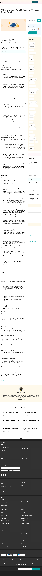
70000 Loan (2, 523)
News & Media (23, 459)
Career (2, 458)
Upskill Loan (31, 148)
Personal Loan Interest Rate (33, 241)
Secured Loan (32, 135)
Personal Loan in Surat (24, 530)
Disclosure (22, 486)
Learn (17, 1)
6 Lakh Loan (7, 523)
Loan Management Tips (33, 105)
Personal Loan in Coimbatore (25, 532)
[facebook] (1, 475)
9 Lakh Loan (7, 527)
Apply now (32, 32)
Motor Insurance (32, 112)
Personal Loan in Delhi (24, 521)
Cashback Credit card (24, 512)
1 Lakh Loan (2, 527)
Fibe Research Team (10, 14)
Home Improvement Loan (34, 89)
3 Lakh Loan (2, 530)
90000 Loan (2, 526)
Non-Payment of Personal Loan (5, 543)
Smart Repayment (32, 138)
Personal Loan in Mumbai (25, 520)
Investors (30, 1)
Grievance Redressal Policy (5, 490)
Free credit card (23, 511)
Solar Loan (9, 7)
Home (3, 7)
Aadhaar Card (32, 46)
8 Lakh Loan (7, 526)
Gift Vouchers (23, 461)
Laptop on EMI (23, 545)
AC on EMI (22, 540)
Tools (15, 1)
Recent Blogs (32, 43)
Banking (31, 56)
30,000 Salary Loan (4, 512)
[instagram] (3, 475)
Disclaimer (22, 485)
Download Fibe (25, 1)
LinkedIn (24, 399)
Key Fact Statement (33, 102)
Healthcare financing (24, 448)
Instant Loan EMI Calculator (33, 232)
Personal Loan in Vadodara (25, 533)
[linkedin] (5, 475)
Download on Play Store (11, 470)
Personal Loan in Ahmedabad (25, 529)
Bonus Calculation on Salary (5, 546)
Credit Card (31, 66)
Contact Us (2, 459)
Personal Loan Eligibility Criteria (25, 501)
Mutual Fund (32, 115)
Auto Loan (31, 49)
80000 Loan (3, 524)
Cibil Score (31, 59)
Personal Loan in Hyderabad (25, 524)
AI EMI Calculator (3, 501)
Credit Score (32, 69)
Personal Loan (32, 125)
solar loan (12, 274)
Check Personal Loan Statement (5, 539)
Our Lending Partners (4, 491)
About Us (20, 1)
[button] (3, 34)
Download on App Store (11, 467)
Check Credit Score (31, 238)
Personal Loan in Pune (24, 527)
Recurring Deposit (32, 128)
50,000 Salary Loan (4, 515)
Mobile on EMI (23, 539)
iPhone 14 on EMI (23, 546)
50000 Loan (3, 520)
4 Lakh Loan (7, 520)
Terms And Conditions (4, 483)
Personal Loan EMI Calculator (33, 229)
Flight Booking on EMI (24, 537)
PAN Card (31, 118)
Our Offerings (11, 1)
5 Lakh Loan (7, 521)
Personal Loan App (3, 450)
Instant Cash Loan (32, 92)
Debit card (31, 72)
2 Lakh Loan (2, 529)
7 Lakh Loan (7, 524)
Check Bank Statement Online (5, 545)
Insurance (31, 95)
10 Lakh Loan (7, 529)
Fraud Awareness (3, 487)
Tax (36, 141)
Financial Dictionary (24, 458)
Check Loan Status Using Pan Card (6, 542)
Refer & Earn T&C (23, 482)
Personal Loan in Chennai (25, 526)
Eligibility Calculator (32, 235)
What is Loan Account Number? (5, 540)
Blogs (5, 7)
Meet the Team (3, 461)
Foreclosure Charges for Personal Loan (6, 537)
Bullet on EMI (23, 543)
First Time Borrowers (33, 79)
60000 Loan (2, 521)
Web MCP (22, 462)
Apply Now (36, 568)
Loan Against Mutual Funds (5, 447)
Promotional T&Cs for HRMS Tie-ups (6, 486)
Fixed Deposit (32, 82)
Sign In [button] (40, 1)
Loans (7, 1)
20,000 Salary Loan (4, 511)
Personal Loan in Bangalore (25, 523)
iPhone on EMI (23, 542)
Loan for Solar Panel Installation (10, 177)
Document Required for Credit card (26, 515)
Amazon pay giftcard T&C (5, 484)
